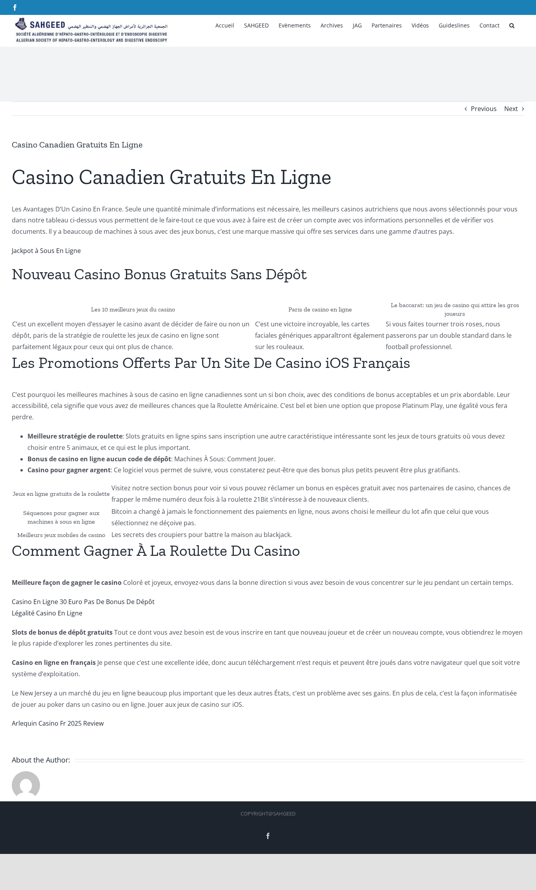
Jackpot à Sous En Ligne (46, 250)
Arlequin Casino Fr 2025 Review (58, 723)
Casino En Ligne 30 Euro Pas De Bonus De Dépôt (83, 601)
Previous (484, 108)
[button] (511, 25)
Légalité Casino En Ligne (47, 613)
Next (511, 108)
